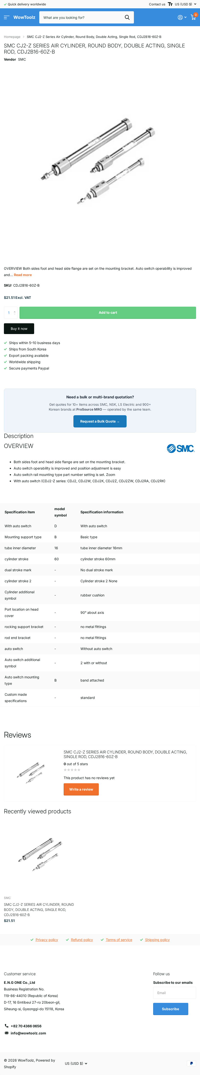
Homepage (12, 37)
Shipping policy (157, 940)
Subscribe (171, 1009)
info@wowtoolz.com (28, 1033)
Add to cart (108, 312)
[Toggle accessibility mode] (170, 4)
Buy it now (19, 328)
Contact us (157, 4)
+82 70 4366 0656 (26, 1026)
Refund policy (82, 940)
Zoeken (127, 17)
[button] (15, 308)
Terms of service (119, 940)
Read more (23, 275)
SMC (22, 59)
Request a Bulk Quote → (100, 421)
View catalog (7, 17)
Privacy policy (47, 940)
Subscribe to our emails (173, 982)
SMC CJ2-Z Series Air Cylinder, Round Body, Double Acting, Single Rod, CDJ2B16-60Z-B (39, 909)
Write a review (81, 789)
